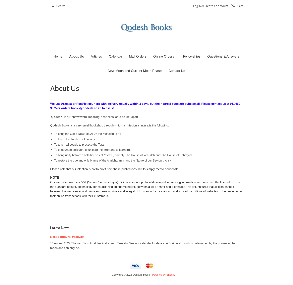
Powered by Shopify (163, 274)
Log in (197, 6)
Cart (240, 6)
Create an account (216, 6)
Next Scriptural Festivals (67, 236)
